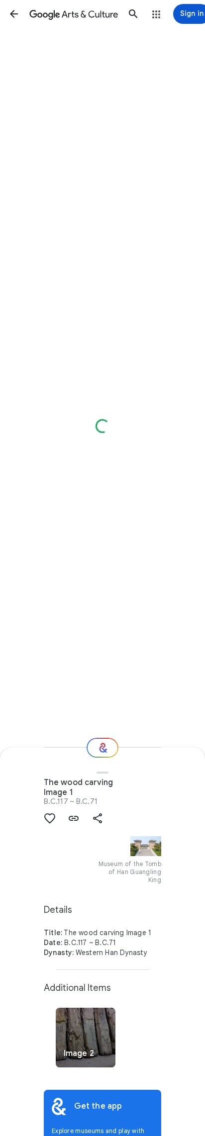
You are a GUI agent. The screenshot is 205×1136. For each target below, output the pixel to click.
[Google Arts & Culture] (73, 14)
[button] (14, 14)
